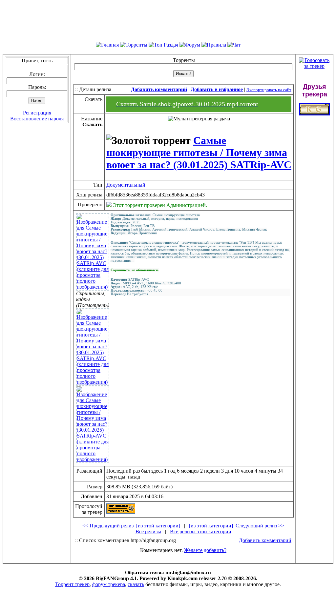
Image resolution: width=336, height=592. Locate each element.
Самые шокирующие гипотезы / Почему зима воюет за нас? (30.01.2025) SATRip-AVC (198, 152)
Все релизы (148, 531)
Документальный (125, 185)
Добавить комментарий (265, 540)
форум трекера (108, 584)
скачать (136, 584)
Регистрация (37, 112)
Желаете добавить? (205, 550)
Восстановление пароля (37, 118)
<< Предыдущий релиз (108, 525)
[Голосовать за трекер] (314, 66)
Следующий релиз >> (260, 525)
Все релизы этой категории (200, 531)
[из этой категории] (158, 525)
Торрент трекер (72, 584)
